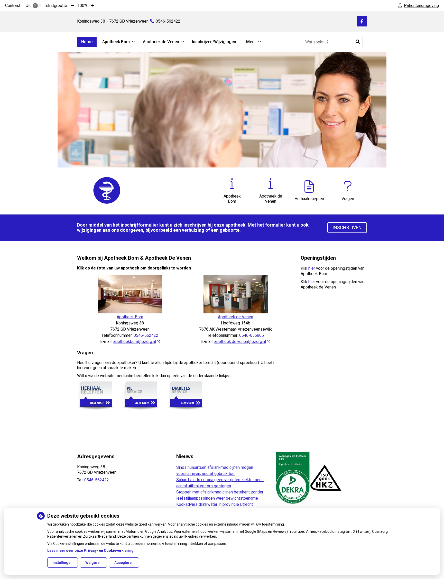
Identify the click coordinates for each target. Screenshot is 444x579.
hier (311, 268)
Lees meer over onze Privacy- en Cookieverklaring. (91, 550)
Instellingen (62, 563)
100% (82, 5)
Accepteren (124, 563)
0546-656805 (251, 335)
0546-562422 (146, 335)
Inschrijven (347, 227)
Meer (251, 41)
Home (86, 41)
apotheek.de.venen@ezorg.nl (240, 341)
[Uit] (37, 5)
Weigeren (93, 563)
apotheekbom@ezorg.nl (134, 341)
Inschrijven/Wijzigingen (214, 41)
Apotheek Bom (116, 41)
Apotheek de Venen (161, 41)
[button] (358, 42)
